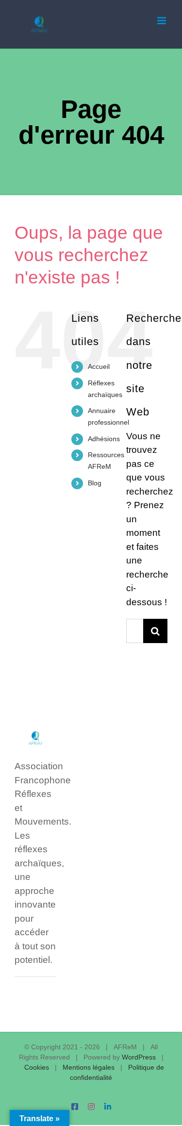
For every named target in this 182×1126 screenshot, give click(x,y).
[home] (35, 732)
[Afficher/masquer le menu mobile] (162, 21)
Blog (94, 483)
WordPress (139, 1057)
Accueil (99, 366)
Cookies (36, 1067)
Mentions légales (89, 1067)
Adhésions (104, 439)
